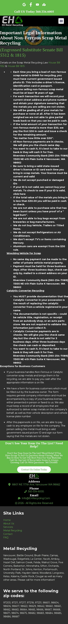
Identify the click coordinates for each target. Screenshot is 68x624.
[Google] (24, 4)
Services (8, 527)
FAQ (5, 537)
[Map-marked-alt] (44, 4)
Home (7, 520)
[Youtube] (37, 4)
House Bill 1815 (16, 66)
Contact (8, 533)
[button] (61, 21)
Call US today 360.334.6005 (34, 11)
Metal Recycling (12, 530)
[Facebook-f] (31, 4)
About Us (8, 523)
